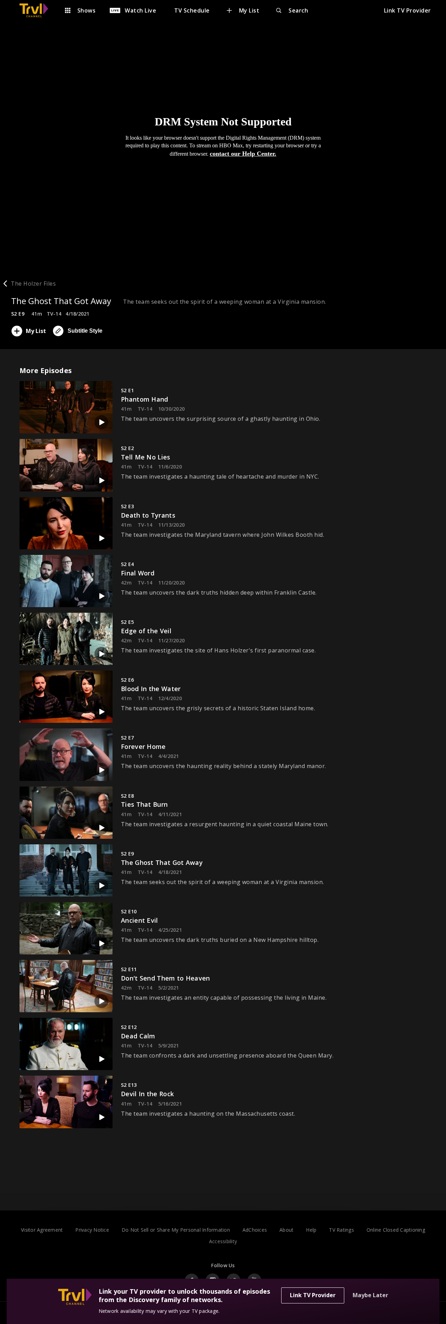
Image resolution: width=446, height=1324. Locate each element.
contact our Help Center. (243, 153)
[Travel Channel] (37, 10)
